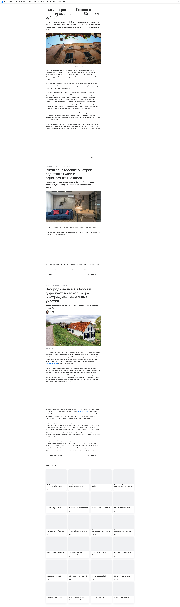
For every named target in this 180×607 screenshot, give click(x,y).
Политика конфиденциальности (171, 606)
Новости (69, 166)
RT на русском (62, 166)
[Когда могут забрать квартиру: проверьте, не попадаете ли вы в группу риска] (123, 547)
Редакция (132, 606)
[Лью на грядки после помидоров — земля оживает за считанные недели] (78, 525)
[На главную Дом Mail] (5, 1)
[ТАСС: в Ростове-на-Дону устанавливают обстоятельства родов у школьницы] (101, 592)
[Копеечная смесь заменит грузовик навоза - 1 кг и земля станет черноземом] (101, 547)
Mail (2, 606)
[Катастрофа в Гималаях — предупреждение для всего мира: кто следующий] (123, 480)
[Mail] (2, 1)
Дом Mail (60, 285)
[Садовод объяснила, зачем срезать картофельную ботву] (56, 592)
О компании (6, 606)
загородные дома (83, 411)
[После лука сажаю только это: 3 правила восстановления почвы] (123, 525)
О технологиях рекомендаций (157, 606)
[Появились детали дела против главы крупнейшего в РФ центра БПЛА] (101, 525)
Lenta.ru (62, 6)
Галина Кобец (53, 311)
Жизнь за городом (70, 6)
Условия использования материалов (142, 606)
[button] (73, 48)
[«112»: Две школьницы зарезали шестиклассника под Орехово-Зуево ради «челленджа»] (56, 525)
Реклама (12, 606)
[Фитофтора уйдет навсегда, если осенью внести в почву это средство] (78, 480)
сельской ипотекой (52, 363)
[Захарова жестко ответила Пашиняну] (101, 480)
